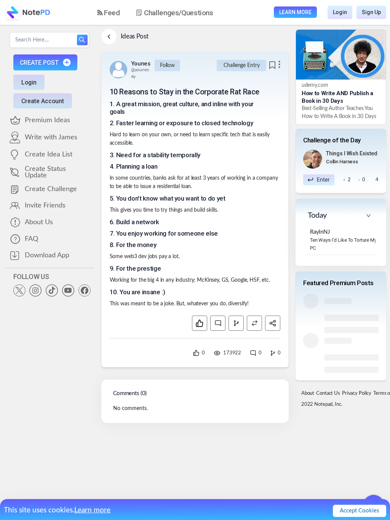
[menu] (162, 12)
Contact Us (328, 393)
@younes (140, 69)
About (307, 393)
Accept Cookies (359, 511)
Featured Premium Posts (338, 283)
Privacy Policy (356, 393)
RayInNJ (320, 232)
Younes (140, 63)
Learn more (92, 510)
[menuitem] (109, 13)
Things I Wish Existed (351, 153)
